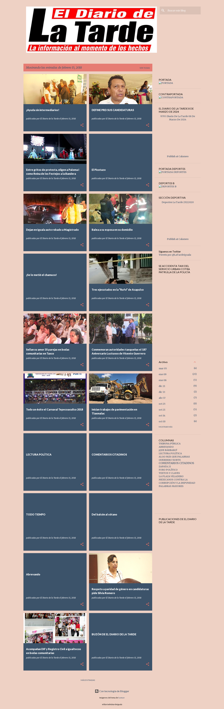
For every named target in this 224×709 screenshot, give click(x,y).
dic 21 (162, 386)
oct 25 (162, 403)
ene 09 (162, 374)
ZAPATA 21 (165, 466)
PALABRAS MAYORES (171, 486)
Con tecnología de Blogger (114, 691)
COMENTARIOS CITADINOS (176, 463)
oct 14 (162, 415)
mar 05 (163, 368)
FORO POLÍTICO (168, 469)
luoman (121, 698)
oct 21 (162, 409)
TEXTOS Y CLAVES (169, 473)
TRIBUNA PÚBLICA (170, 443)
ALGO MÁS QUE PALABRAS (174, 456)
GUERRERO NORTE (170, 459)
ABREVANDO (166, 446)
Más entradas (88, 680)
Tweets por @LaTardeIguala (175, 254)
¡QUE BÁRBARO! (168, 450)
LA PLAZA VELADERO (171, 476)
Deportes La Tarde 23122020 (178, 202)
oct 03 (162, 421)
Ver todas (145, 68)
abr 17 (162, 397)
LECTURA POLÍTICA (170, 453)
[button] (82, 125)
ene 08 (162, 380)
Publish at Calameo (178, 156)
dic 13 (162, 392)
